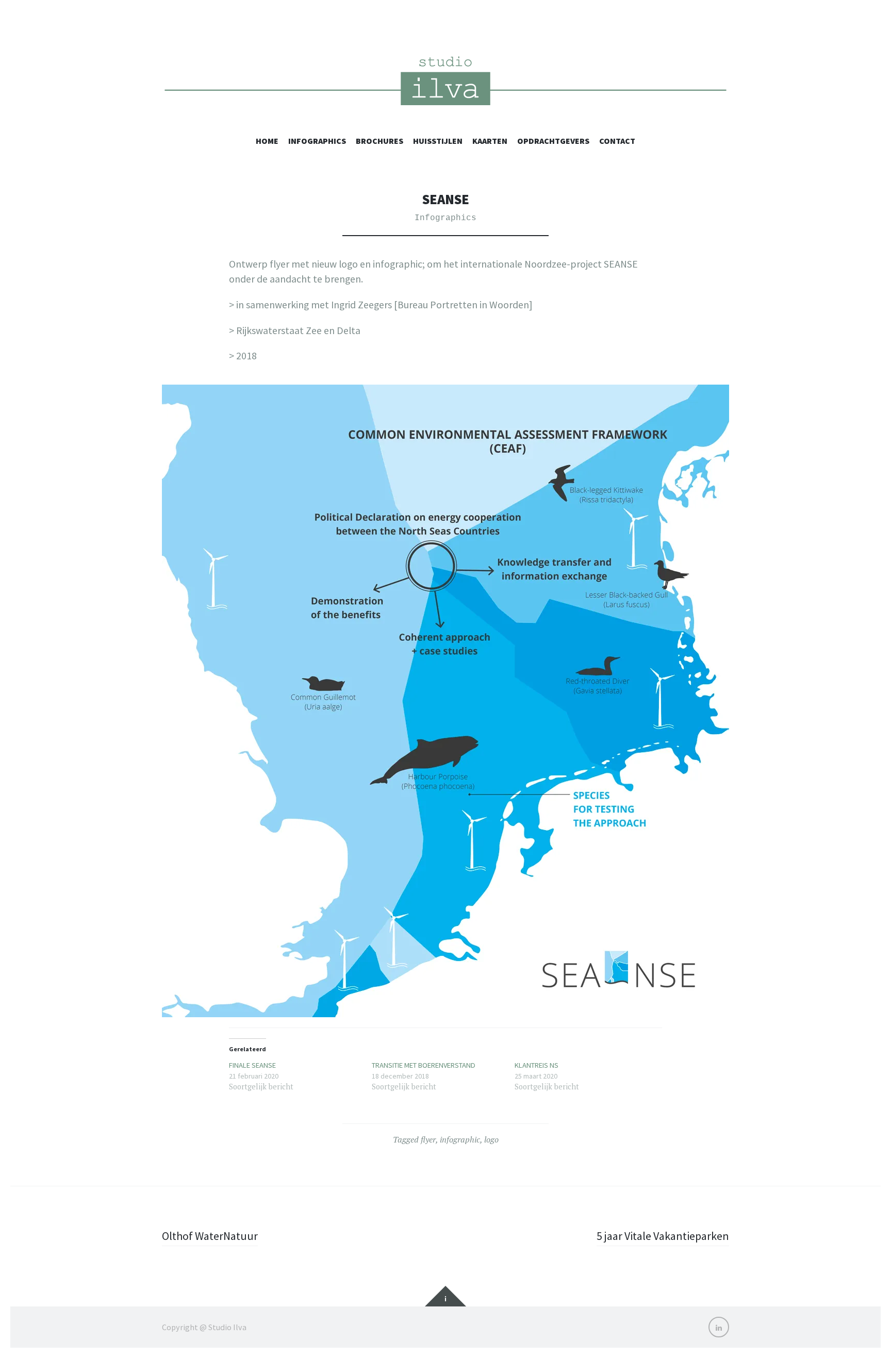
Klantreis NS (536, 1065)
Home (267, 141)
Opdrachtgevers (553, 141)
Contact (617, 141)
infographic (460, 1139)
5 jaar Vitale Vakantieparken (663, 1236)
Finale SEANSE (252, 1065)
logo (491, 1139)
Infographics (317, 141)
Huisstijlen (438, 141)
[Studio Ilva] (445, 83)
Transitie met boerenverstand (423, 1065)
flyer (428, 1139)
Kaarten (489, 141)
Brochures (379, 141)
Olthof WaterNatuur (210, 1236)
